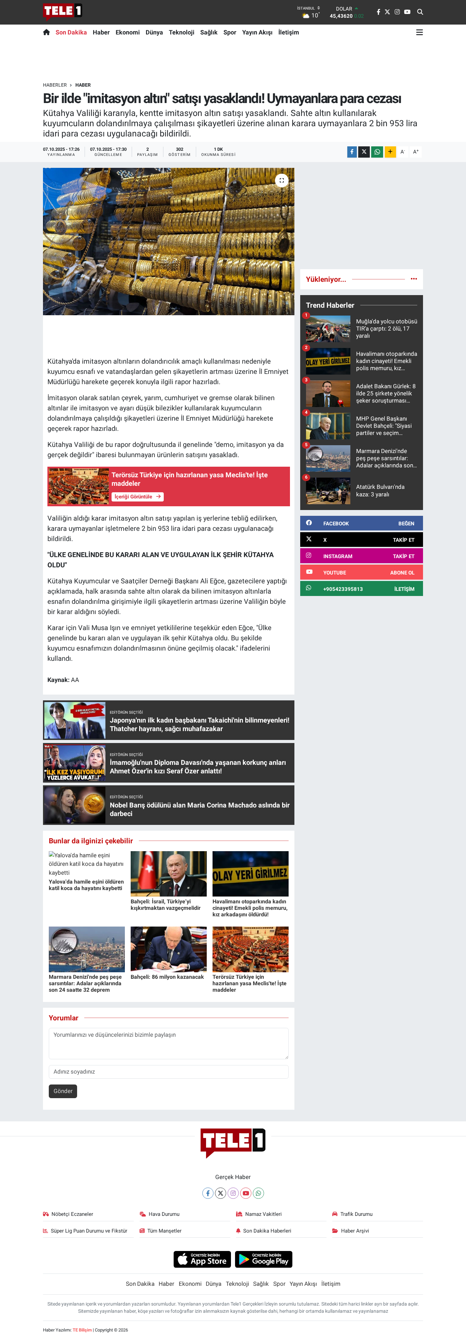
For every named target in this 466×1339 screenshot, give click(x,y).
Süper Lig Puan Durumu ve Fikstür (89, 1231)
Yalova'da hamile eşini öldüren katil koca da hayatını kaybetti (86, 884)
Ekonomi (128, 32)
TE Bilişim (82, 1330)
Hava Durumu (164, 1214)
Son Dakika (71, 32)
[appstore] (202, 1258)
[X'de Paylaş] (364, 152)
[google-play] (264, 1258)
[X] (220, 1193)
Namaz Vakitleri (263, 1214)
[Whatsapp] (258, 1193)
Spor (229, 32)
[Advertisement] (361, 215)
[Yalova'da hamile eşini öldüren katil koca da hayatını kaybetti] (87, 863)
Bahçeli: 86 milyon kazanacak (167, 977)
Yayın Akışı (257, 32)
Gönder (63, 1091)
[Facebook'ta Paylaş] (352, 152)
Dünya (154, 32)
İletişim (288, 32)
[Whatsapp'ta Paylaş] (377, 152)
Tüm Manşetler (164, 1231)
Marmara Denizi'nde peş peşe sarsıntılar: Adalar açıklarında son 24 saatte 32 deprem (85, 983)
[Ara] (420, 12)
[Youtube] (245, 1193)
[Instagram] (233, 1193)
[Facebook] (208, 1193)
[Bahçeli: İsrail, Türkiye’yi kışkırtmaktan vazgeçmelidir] (169, 873)
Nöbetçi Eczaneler (72, 1214)
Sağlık (209, 32)
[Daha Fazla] (390, 152)
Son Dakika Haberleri (267, 1231)
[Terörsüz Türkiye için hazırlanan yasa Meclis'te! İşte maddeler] (251, 948)
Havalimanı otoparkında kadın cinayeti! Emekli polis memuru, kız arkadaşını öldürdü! (250, 908)
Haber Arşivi (355, 1231)
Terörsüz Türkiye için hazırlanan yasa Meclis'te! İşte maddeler (250, 983)
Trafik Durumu (356, 1214)
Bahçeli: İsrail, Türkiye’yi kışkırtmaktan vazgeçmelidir (166, 904)
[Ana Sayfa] (48, 32)
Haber (101, 32)
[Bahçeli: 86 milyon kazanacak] (169, 948)
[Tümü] (414, 279)
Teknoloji (181, 32)
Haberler (55, 85)
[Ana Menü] (419, 32)
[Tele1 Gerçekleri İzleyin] (62, 12)
